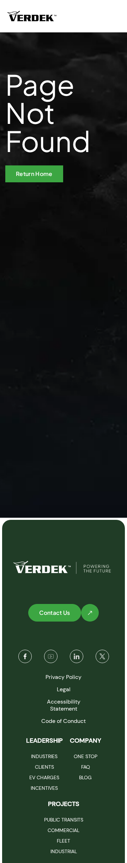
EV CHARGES (44, 777)
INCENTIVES (44, 788)
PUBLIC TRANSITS (63, 820)
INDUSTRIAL (63, 851)
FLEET (63, 841)
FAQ (85, 767)
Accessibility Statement (63, 705)
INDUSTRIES (44, 756)
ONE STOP (85, 756)
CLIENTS (44, 767)
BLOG (85, 777)
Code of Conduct (63, 721)
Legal (64, 689)
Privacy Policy (63, 677)
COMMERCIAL (63, 830)
